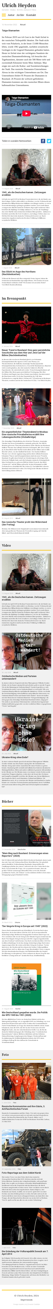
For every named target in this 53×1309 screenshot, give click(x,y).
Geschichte (22, 849)
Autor (11, 15)
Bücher (7, 801)
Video (6, 545)
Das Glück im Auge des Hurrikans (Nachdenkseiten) (18, 273)
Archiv (20, 15)
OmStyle (37, 1304)
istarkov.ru (22, 1304)
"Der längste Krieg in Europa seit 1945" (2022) (25, 926)
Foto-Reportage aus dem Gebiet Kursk (21, 1172)
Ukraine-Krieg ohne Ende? (15, 757)
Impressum (27, 1299)
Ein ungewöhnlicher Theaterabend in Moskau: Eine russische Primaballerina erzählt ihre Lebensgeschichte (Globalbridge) (25, 434)
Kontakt (31, 15)
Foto (5, 1055)
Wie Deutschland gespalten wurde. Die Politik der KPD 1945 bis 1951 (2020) (25, 1013)
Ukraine (17, 922)
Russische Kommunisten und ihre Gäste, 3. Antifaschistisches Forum (23, 1107)
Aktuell (23, 25)
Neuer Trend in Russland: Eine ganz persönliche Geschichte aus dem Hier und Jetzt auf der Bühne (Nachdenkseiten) (26, 353)
